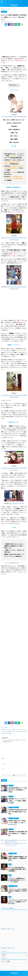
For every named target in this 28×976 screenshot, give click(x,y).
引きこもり (14, 731)
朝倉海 (4, 733)
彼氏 (17, 731)
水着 (7, 733)
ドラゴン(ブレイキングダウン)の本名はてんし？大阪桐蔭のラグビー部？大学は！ (17, 901)
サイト (3, 769)
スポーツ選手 (4, 727)
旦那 (22, 731)
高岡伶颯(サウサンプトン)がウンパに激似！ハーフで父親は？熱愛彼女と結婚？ (17, 800)
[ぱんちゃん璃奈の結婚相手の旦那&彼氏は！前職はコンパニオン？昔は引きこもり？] (15, 24)
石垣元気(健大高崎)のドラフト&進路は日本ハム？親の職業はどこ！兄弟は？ (17, 789)
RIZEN (3, 729)
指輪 (20, 731)
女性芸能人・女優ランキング (8, 928)
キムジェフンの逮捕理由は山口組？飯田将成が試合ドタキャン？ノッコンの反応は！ (17, 880)
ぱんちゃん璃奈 (12, 729)
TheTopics (14, 5)
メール (3, 763)
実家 (10, 731)
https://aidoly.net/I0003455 (17, 503)
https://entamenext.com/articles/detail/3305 (14, 116)
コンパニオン (18, 729)
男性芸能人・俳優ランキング (8, 948)
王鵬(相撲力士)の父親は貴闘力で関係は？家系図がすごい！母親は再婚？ (17, 833)
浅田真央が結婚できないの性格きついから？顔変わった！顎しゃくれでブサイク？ (17, 822)
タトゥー (23, 729)
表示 (17, 85)
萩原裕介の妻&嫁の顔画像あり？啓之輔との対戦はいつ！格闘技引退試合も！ (17, 858)
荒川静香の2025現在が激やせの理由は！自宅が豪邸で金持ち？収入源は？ (17, 811)
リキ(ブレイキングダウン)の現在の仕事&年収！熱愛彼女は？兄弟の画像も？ (17, 891)
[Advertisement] (14, 41)
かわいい (7, 729)
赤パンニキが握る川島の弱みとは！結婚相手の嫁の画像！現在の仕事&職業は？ (17, 869)
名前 (3, 758)
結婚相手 (10, 733)
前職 (8, 731)
